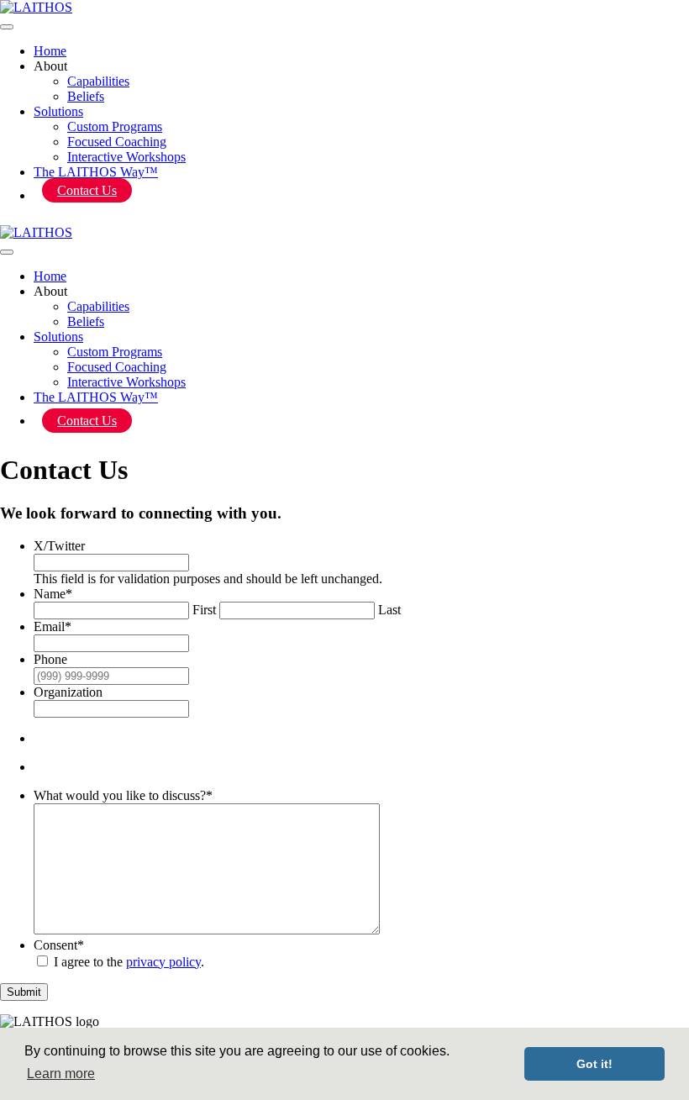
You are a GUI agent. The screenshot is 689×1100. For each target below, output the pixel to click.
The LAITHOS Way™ (96, 172)
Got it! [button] (594, 1064)
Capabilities (98, 81)
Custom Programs (114, 126)
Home (50, 51)
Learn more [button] (61, 1073)
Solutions (58, 111)
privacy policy (163, 962)
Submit (24, 992)
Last (389, 610)
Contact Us (87, 190)
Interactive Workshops (126, 157)
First (204, 610)
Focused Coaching (116, 141)
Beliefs (85, 96)
